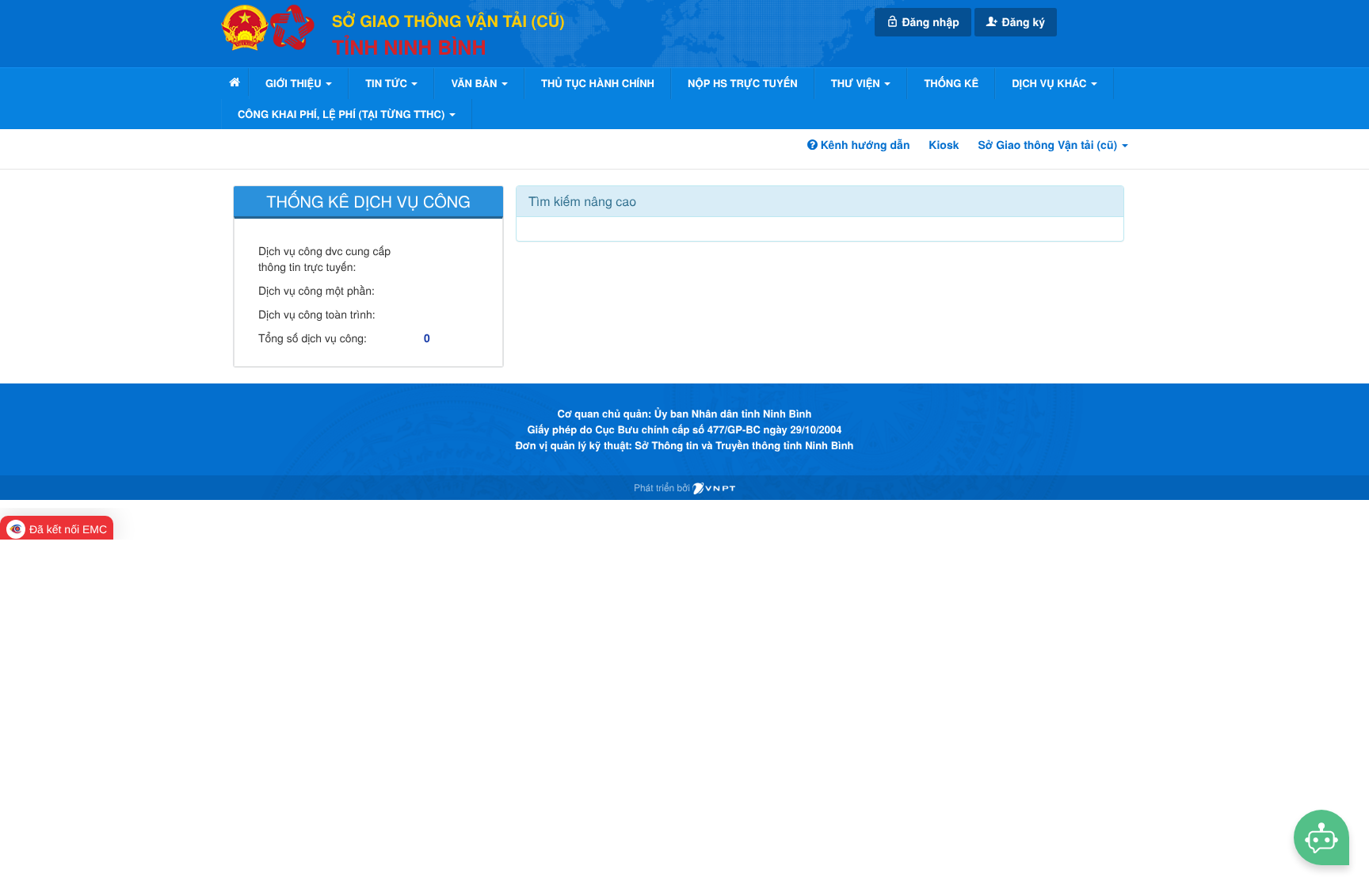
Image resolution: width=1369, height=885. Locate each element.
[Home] (234, 82)
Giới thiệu (294, 82)
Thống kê (951, 82)
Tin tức (387, 82)
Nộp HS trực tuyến (743, 82)
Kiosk (944, 145)
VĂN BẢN (475, 82)
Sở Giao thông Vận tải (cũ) (1049, 145)
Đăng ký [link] (1022, 22)
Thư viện (857, 82)
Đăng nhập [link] (929, 22)
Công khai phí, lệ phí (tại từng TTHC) (343, 113)
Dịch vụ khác (1050, 82)
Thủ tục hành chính (597, 82)
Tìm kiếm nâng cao (582, 201)
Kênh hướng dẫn (863, 145)
